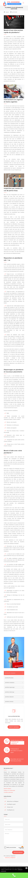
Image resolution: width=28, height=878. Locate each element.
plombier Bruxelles (9, 677)
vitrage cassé (10, 807)
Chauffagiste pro (10, 809)
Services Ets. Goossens (10, 673)
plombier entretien (9, 701)
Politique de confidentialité (9, 790)
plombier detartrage (9, 692)
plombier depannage (9, 687)
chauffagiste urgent (11, 804)
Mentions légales (7, 788)
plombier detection (9, 696)
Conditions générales (8, 792)
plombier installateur (9, 682)
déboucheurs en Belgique (12, 801)
